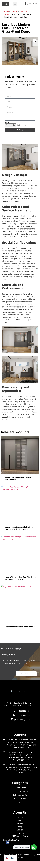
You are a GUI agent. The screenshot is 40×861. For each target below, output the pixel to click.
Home (6, 11)
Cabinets (14, 11)
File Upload (9, 122)
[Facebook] (7, 842)
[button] (15, 4)
